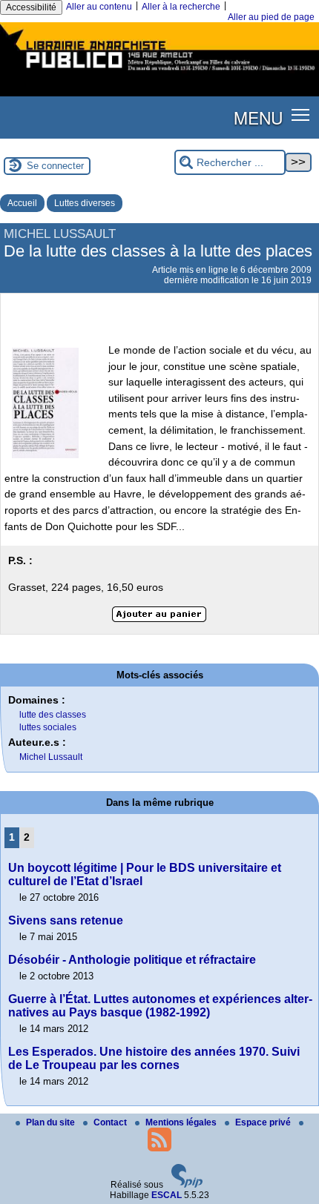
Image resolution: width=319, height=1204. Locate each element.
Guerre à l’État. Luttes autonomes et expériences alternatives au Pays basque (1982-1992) (160, 1006)
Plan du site (51, 1122)
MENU (258, 117)
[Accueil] (159, 72)
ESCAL (166, 1195)
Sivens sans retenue (65, 920)
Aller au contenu (99, 6)
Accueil (22, 203)
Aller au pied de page (271, 17)
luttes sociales (47, 727)
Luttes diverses (84, 203)
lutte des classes (52, 715)
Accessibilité (31, 7)
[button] (301, 114)
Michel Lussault (50, 757)
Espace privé (264, 1122)
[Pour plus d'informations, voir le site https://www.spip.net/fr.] (186, 1185)
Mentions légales (182, 1122)
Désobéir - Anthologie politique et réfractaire (132, 959)
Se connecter (55, 165)
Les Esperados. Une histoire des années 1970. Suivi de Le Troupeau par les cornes (154, 1058)
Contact (111, 1122)
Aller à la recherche (181, 6)
